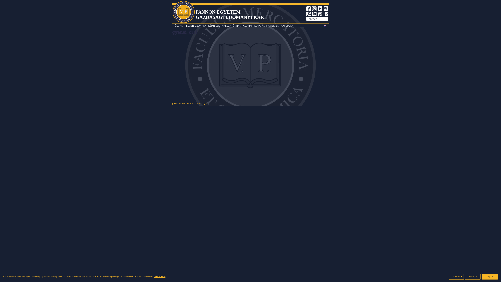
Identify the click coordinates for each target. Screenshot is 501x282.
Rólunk (178, 25)
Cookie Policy (160, 276)
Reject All (473, 276)
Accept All (489, 276)
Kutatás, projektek (266, 25)
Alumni (247, 25)
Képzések (214, 25)
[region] (250, 276)
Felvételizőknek (195, 25)
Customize (455, 276)
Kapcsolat (287, 25)
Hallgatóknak (231, 25)
